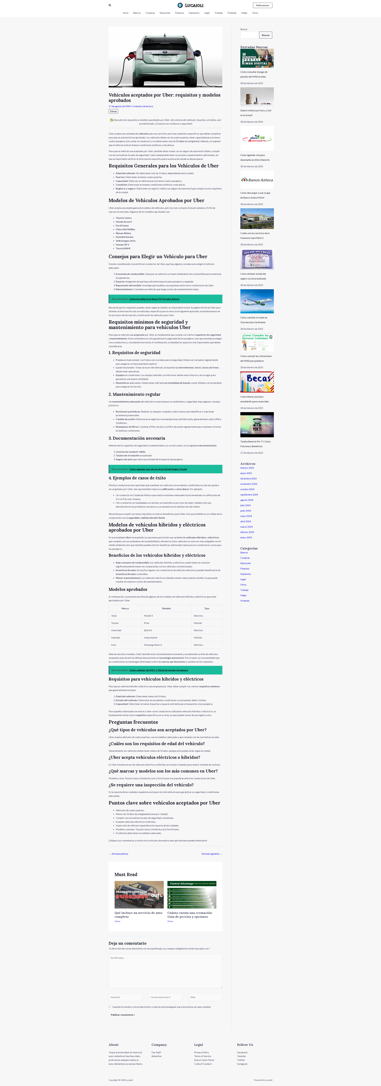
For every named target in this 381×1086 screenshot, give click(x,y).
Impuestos (245, 573)
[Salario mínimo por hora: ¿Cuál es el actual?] (257, 96)
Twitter (241, 1059)
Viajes (243, 595)
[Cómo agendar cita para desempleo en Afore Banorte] (257, 138)
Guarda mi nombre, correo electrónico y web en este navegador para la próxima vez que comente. (162, 1006)
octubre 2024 (247, 489)
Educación (245, 563)
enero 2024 (246, 537)
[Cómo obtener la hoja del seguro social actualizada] (257, 259)
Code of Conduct (203, 1063)
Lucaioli (194, 5)
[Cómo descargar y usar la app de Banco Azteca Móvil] (257, 180)
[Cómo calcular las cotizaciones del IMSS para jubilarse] (257, 342)
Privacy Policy (201, 1052)
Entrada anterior (118, 853)
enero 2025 (246, 473)
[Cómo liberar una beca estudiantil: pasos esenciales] (257, 382)
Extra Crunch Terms (204, 1059)
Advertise (156, 1056)
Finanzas (244, 568)
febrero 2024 (247, 532)
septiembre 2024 (249, 494)
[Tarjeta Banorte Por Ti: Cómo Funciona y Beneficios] (257, 424)
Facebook (242, 1052)
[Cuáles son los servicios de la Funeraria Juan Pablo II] (257, 218)
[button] (110, 5)
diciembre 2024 (248, 478)
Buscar (244, 29)
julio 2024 (245, 505)
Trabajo (244, 589)
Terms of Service (202, 1056)
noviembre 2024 (248, 483)
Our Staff (156, 1052)
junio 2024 (245, 510)
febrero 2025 (247, 467)
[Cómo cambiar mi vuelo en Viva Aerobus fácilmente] (257, 301)
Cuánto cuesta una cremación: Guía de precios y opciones (189, 914)
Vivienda (244, 600)
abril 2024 (245, 521)
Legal (243, 579)
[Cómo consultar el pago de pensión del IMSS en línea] (257, 58)
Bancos (244, 552)
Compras (245, 557)
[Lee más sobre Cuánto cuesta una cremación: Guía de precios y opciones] (192, 894)
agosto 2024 (246, 499)
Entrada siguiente (212, 853)
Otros (113, 111)
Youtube (241, 1056)
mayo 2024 (246, 516)
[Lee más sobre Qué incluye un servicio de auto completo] (139, 894)
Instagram (242, 1063)
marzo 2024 (246, 526)
